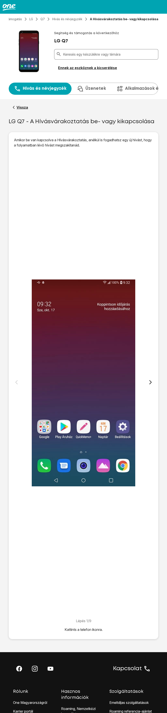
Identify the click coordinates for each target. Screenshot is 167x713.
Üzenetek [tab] (95, 88)
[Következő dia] (150, 382)
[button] (19, 669)
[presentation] (83, 89)
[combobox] (109, 54)
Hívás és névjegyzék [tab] (44, 88)
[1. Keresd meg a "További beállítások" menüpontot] (83, 383)
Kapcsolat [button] (127, 668)
